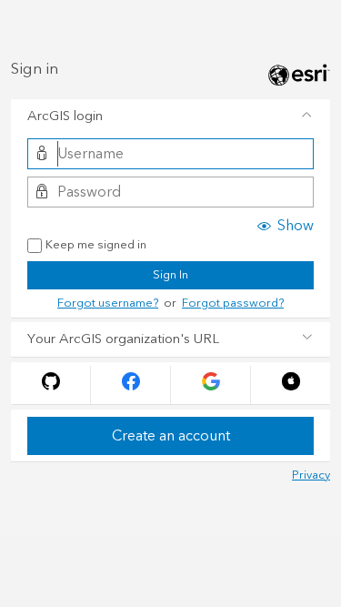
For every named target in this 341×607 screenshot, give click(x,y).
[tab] (170, 116)
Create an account (171, 436)
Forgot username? (107, 303)
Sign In (170, 275)
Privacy (311, 475)
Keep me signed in (95, 246)
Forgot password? (233, 303)
